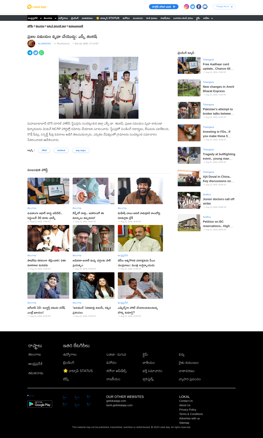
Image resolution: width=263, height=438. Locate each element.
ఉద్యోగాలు (70, 354)
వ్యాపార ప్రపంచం (190, 378)
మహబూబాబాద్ (76, 26)
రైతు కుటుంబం (189, 362)
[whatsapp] (42, 53)
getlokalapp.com (116, 400)
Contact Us (186, 400)
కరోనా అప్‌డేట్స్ (117, 370)
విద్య (181, 354)
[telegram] (30, 53)
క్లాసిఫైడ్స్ (148, 378)
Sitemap (184, 422)
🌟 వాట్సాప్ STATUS (78, 370)
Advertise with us (189, 418)
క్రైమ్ (145, 354)
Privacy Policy (187, 409)
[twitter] (36, 53)
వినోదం (112, 362)
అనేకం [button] (206, 18)
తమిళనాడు (35, 372)
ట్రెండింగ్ (68, 362)
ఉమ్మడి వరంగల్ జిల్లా (56, 26)
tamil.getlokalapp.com (119, 405)
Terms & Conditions (191, 414)
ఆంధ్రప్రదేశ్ (32, 18)
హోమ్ (30, 26)
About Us (184, 405)
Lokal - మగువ (116, 354)
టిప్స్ (66, 378)
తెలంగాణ (48, 18)
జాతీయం (149, 362)
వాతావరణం (187, 370)
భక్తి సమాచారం (152, 370)
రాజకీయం (113, 378)
